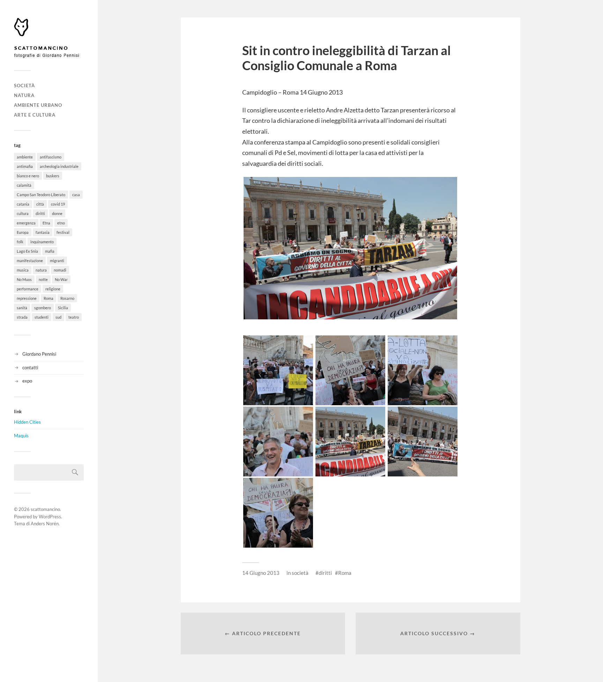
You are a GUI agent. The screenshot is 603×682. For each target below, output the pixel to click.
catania (23, 204)
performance (27, 289)
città (40, 204)
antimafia (25, 166)
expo (27, 381)
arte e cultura (34, 115)
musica (23, 270)
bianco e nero (28, 175)
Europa (23, 232)
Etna (46, 223)
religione (52, 289)
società (24, 85)
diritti (40, 213)
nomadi (60, 270)
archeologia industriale (59, 166)
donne (57, 213)
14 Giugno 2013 (261, 573)
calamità (24, 185)
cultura (23, 213)
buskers (52, 175)
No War (61, 279)
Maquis (21, 435)
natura (24, 95)
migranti (57, 260)
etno (61, 223)
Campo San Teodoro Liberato (41, 194)
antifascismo (50, 157)
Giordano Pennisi (39, 354)
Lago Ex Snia (27, 251)
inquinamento (42, 241)
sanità (22, 307)
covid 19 (58, 204)
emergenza (26, 223)
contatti (30, 367)
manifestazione (30, 260)
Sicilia (63, 307)
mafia (49, 251)
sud (58, 317)
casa (76, 194)
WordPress (50, 516)
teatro (73, 317)
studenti (42, 317)
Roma (48, 298)
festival (63, 232)
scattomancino (45, 509)
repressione (27, 298)
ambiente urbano (38, 105)
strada (22, 317)
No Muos (24, 279)
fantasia (43, 232)
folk (20, 241)
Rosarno (67, 298)
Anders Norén (45, 523)
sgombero (42, 307)
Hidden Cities (27, 422)
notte (43, 279)
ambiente (25, 157)
